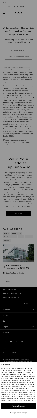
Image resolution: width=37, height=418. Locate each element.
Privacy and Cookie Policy (26, 400)
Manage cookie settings (18, 413)
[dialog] (18, 390)
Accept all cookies (18, 406)
